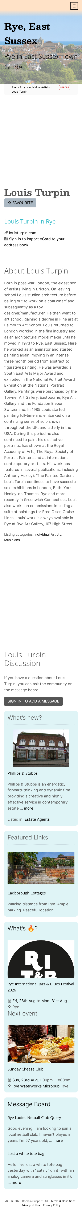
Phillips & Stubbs (23, 773)
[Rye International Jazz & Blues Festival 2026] (41, 959)
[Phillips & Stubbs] (41, 748)
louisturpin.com (22, 233)
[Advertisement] (41, 141)
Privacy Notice (30, 1205)
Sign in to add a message (33, 701)
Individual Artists (47, 534)
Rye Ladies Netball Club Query (34, 1117)
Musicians (12, 540)
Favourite (20, 203)
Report (64, 87)
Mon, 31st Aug (54, 1001)
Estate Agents (37, 819)
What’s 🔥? (23, 928)
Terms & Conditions (63, 1201)
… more (26, 808)
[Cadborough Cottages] (41, 868)
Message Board (29, 1104)
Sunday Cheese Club (26, 1069)
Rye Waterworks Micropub (36, 1086)
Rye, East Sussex (27, 33)
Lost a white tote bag (26, 1153)
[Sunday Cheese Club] (41, 1044)
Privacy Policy (52, 1205)
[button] (74, 6)
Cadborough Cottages (27, 892)
